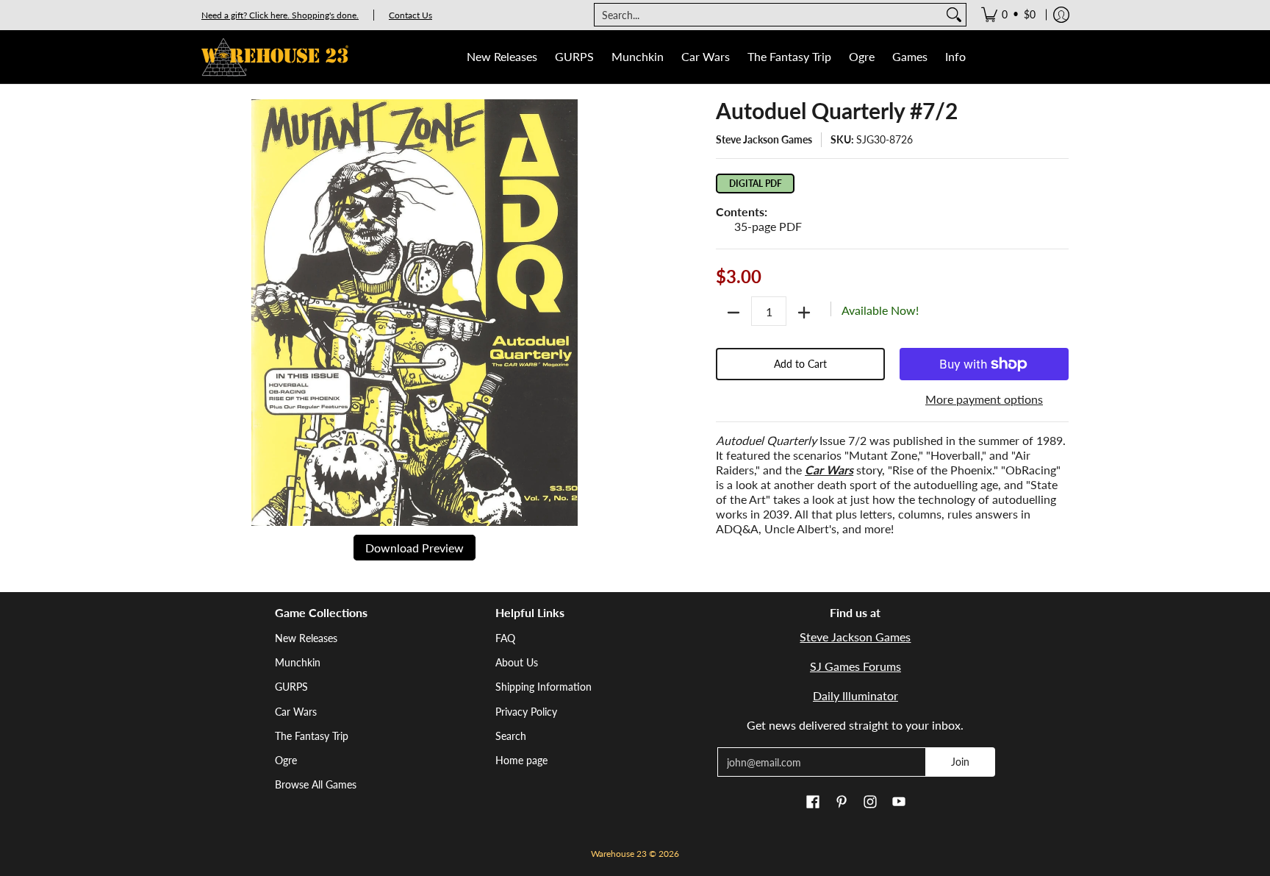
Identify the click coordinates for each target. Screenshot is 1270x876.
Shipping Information (543, 686)
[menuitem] (1008, 14)
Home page (521, 760)
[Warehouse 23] (274, 57)
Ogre (286, 760)
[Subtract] (733, 312)
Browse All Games (315, 784)
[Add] (804, 312)
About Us (516, 662)
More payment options (984, 399)
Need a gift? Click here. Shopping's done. (280, 15)
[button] (813, 802)
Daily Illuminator (855, 695)
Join (960, 761)
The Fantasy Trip (311, 736)
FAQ (505, 638)
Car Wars (296, 711)
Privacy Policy (526, 711)
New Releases (306, 638)
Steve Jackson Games (764, 139)
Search (510, 736)
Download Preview (414, 548)
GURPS (291, 686)
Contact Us (410, 15)
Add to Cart (800, 363)
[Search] (954, 15)
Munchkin (297, 662)
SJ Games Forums (855, 666)
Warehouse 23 (619, 853)
